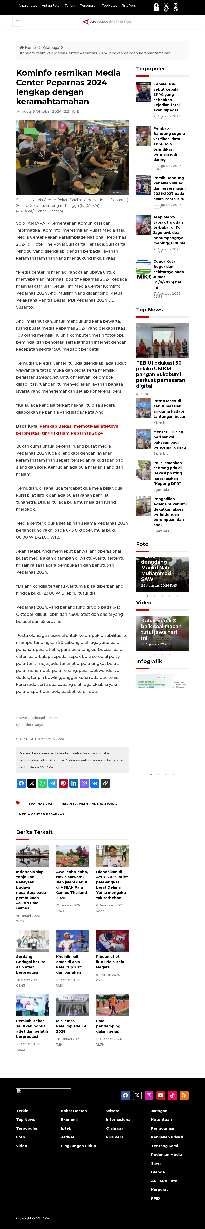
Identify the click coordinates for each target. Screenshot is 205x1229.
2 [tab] (155, 595)
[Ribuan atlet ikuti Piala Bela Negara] (112, 940)
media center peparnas (41, 814)
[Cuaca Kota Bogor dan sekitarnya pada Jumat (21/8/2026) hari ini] (143, 268)
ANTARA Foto (164, 1181)
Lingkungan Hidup (78, 1146)
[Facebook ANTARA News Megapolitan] (156, 5)
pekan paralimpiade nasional (89, 803)
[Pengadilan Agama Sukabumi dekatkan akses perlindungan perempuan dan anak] (143, 506)
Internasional (119, 1119)
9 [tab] (162, 654)
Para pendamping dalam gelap (108, 1026)
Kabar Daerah (74, 1111)
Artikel (67, 1137)
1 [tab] (147, 595)
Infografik (149, 661)
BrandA (158, 1172)
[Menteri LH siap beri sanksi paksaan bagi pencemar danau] (143, 439)
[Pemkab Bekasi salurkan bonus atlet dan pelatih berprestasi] (32, 1004)
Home (30, 47)
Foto (142, 544)
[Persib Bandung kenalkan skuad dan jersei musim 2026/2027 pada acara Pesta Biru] (143, 185)
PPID (155, 1198)
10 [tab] (170, 654)
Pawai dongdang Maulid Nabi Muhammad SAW (156, 567)
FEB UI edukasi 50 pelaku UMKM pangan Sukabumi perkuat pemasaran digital (160, 374)
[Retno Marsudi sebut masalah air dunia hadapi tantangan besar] (143, 408)
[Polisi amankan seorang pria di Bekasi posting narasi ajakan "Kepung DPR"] (143, 470)
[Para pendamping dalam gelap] (112, 1004)
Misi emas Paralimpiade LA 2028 (71, 1026)
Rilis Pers (129, 5)
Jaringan (159, 1111)
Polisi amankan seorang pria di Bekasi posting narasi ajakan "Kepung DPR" (168, 473)
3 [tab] (162, 595)
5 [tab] (177, 595)
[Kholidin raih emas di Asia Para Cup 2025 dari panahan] (72, 940)
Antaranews (28, 5)
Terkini (70, 5)
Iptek (66, 1128)
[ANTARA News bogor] (107, 21)
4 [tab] (170, 595)
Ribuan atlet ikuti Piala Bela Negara (110, 961)
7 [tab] (185, 648)
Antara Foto (51, 5)
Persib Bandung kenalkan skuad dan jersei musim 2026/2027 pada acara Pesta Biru (170, 188)
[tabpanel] (162, 574)
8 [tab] (155, 654)
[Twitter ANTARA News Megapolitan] (166, 5)
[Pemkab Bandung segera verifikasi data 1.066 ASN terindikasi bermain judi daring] (143, 135)
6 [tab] (177, 648)
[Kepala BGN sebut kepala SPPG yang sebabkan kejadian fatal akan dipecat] (143, 91)
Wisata (113, 1111)
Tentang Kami (164, 1146)
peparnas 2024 (40, 803)
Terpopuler (88, 5)
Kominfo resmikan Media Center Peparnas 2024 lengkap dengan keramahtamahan (95, 53)
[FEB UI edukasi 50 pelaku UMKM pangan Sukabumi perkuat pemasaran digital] (162, 339)
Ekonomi (69, 1119)
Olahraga (51, 47)
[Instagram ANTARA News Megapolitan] (176, 5)
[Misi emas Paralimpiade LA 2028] (72, 1004)
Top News (109, 5)
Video (144, 603)
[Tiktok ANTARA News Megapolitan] (166, 9)
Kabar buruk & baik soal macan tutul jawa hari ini (161, 629)
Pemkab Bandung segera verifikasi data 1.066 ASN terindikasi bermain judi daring (169, 144)
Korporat (159, 1189)
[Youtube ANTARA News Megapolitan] (157, 9)
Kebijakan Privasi (167, 1137)
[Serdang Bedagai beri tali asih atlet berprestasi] (32, 940)
